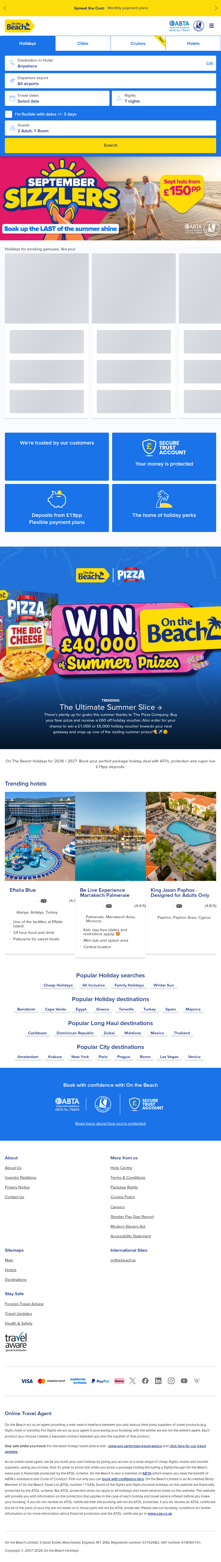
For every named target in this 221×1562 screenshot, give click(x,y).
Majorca (193, 1009)
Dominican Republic (75, 1033)
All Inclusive (93, 985)
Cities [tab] (82, 43)
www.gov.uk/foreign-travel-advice (135, 1446)
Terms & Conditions (127, 1177)
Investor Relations (20, 1177)
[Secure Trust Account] (146, 1104)
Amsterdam (28, 1056)
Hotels (10, 1269)
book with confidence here (123, 1479)
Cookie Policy (122, 1196)
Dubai (109, 1033)
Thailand (182, 1033)
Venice (194, 1056)
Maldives (133, 1033)
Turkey (149, 1009)
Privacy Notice (17, 1187)
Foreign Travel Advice (24, 1303)
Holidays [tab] (27, 43)
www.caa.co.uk (160, 1513)
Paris (103, 1056)
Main (9, 1260)
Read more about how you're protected (110, 1123)
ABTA (146, 1473)
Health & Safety (18, 1323)
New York (80, 1056)
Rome (145, 1056)
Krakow (55, 1056)
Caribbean (37, 1033)
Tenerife (126, 1009)
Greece (102, 1009)
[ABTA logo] (179, 26)
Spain (170, 1009)
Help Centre (121, 1167)
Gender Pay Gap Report (132, 1216)
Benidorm (26, 1009)
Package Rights (124, 1187)
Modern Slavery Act (127, 1226)
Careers (117, 1206)
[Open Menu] (211, 26)
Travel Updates (18, 1313)
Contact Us (14, 1196)
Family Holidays (129, 985)
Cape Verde (55, 1009)
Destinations (16, 1279)
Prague (123, 1056)
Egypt (81, 1009)
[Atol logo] (103, 1104)
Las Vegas (169, 1056)
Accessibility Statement (130, 1236)
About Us (13, 1167)
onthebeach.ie (123, 1260)
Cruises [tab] (148, 41)
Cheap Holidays (58, 985)
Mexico (157, 1033)
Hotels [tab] (193, 43)
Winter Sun (164, 985)
